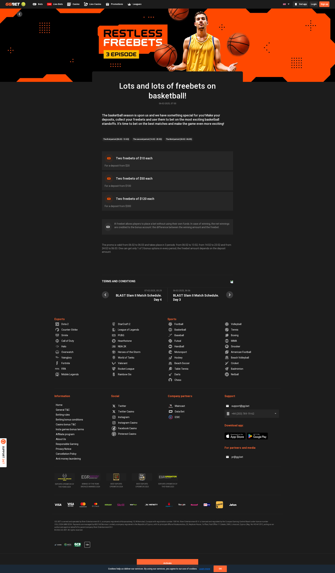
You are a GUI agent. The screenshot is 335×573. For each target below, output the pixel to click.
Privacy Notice (63, 449)
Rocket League (126, 368)
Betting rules (63, 414)
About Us (61, 439)
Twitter (122, 406)
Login (314, 4)
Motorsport (180, 352)
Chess (177, 380)
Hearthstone (125, 340)
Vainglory (66, 357)
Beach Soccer (182, 363)
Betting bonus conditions (69, 419)
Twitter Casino (126, 411)
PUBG (121, 335)
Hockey (178, 357)
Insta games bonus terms (70, 429)
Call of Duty (67, 340)
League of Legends (128, 329)
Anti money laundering (68, 458)
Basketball (180, 329)
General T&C (63, 409)
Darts (177, 374)
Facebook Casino (127, 428)
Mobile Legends (70, 374)
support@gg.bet (240, 406)
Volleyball (236, 324)
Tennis (234, 329)
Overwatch (67, 352)
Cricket (235, 363)
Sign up (324, 4)
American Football (241, 352)
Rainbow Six (124, 374)
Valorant (122, 363)
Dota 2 (65, 324)
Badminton (237, 368)
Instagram (123, 417)
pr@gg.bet (237, 457)
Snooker (235, 346)
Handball (179, 346)
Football (178, 324)
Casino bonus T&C (66, 424)
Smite (64, 335)
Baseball (179, 335)
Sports (172, 319)
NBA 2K (122, 346)
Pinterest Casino (127, 433)
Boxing (235, 335)
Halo (63, 346)
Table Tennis (181, 368)
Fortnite (65, 363)
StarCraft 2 (124, 324)
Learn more (204, 569)
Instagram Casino (127, 422)
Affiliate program (65, 434)
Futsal (177, 340)
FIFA (63, 368)
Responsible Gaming (67, 444)
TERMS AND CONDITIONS (118, 281)
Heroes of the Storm (129, 352)
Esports (59, 319)
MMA (234, 340)
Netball (235, 374)
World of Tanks (126, 357)
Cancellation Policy (66, 453)
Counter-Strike (69, 329)
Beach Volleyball (240, 357)
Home (59, 405)
